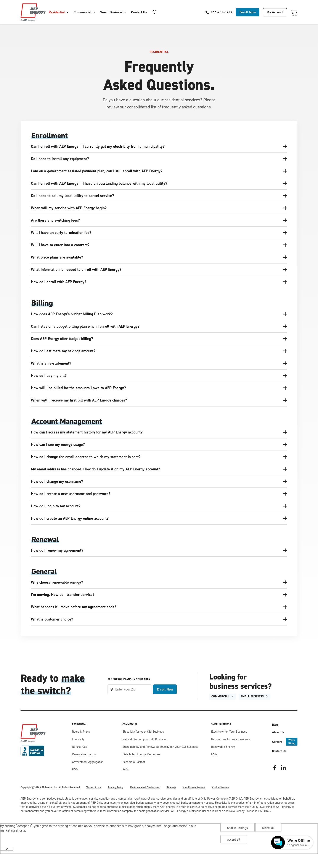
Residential (57, 12)
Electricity (78, 739)
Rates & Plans (81, 732)
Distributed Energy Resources (141, 754)
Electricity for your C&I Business (143, 732)
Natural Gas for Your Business (230, 739)
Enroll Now (247, 12)
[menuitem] (58, 12)
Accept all (233, 839)
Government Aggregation (87, 762)
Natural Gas (79, 747)
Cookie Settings (220, 787)
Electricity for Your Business (229, 732)
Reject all (268, 828)
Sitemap (171, 787)
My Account (275, 12)
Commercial (83, 12)
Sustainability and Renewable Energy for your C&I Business (160, 747)
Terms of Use (93, 787)
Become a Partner (133, 762)
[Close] (6, 849)
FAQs (75, 769)
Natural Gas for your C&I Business (144, 739)
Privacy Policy (115, 787)
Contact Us (139, 12)
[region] (159, 839)
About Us (278, 732)
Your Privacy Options (194, 787)
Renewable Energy (84, 754)
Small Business (111, 12)
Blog (275, 725)
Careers (283, 741)
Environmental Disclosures (145, 787)
